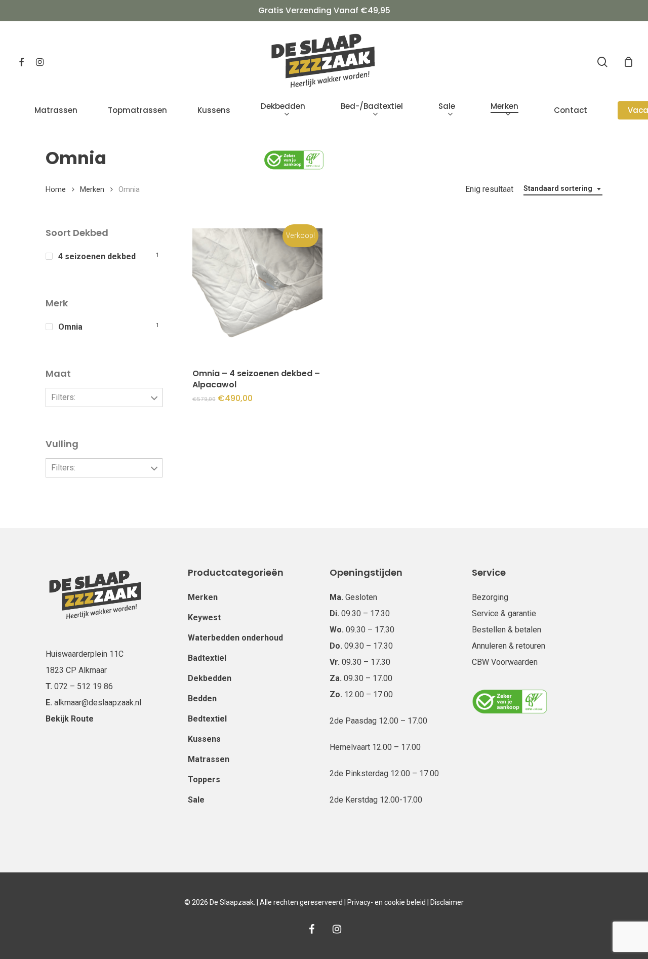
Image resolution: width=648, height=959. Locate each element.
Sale (196, 800)
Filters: (63, 397)
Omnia (70, 327)
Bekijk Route (70, 719)
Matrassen (208, 759)
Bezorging (490, 597)
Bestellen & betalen (506, 629)
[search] (602, 62)
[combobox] (562, 188)
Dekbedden (209, 678)
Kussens (204, 739)
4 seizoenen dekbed (97, 256)
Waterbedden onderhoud (235, 638)
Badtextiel (207, 658)
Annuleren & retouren (508, 646)
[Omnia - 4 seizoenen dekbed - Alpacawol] (257, 293)
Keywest (204, 617)
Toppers (204, 779)
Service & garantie (504, 613)
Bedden (202, 698)
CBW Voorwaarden (505, 662)
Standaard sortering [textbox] (557, 188)
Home (56, 189)
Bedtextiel (207, 719)
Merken (92, 189)
